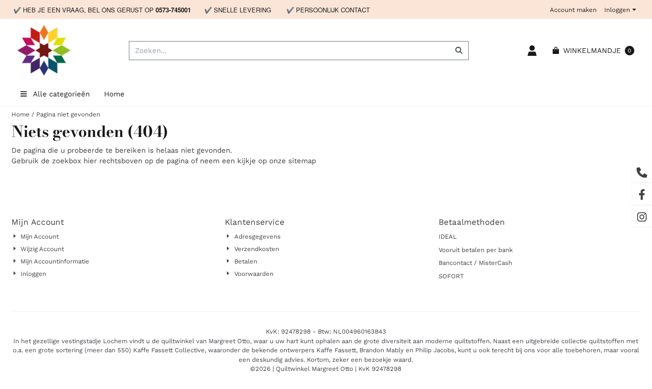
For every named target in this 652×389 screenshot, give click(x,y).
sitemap (302, 161)
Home (114, 94)
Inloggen (617, 9)
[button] (532, 51)
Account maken (573, 9)
